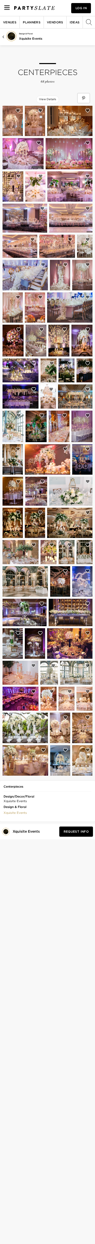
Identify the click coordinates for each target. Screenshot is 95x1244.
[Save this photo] (18, 110)
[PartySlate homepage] (34, 8)
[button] (15, 812)
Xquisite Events (30, 38)
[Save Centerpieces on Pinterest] (83, 98)
